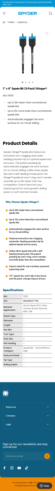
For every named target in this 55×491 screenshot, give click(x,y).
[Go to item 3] (29, 82)
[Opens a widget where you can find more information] (44, 486)
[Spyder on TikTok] (26, 468)
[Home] (4, 22)
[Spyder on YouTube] (19, 468)
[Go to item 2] (26, 82)
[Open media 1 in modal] (47, 33)
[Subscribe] (47, 456)
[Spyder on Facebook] (4, 468)
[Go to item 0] (22, 82)
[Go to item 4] (32, 82)
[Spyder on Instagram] (12, 468)
